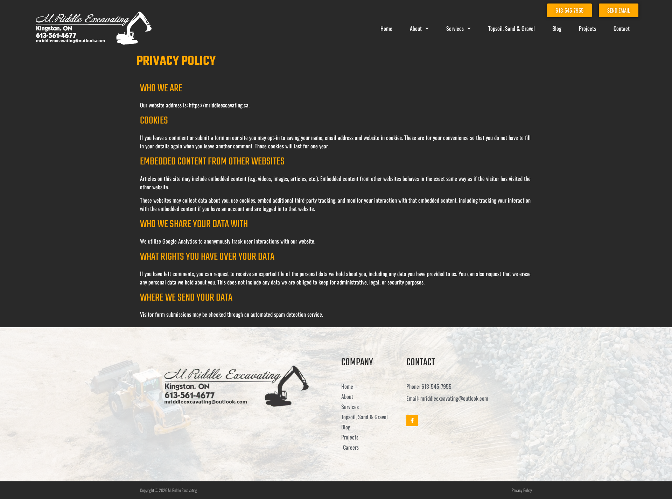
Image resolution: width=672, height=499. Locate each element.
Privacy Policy (522, 490)
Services (455, 28)
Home (386, 28)
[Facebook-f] (412, 420)
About (416, 28)
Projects (587, 28)
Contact (622, 28)
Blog (556, 28)
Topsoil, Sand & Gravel (511, 28)
